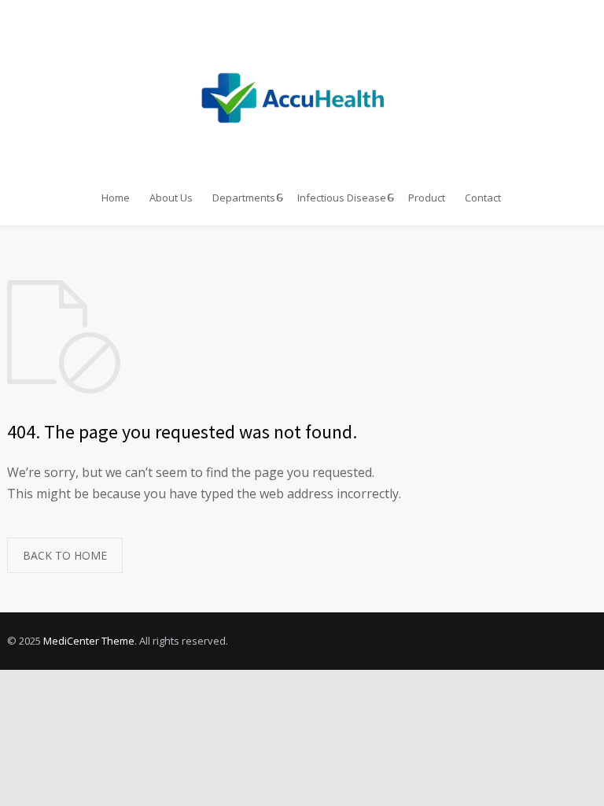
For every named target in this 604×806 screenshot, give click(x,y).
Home (115, 197)
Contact (483, 197)
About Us (171, 197)
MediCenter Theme (88, 641)
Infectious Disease (341, 197)
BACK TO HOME (65, 555)
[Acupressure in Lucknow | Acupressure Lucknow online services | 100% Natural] (302, 89)
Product (426, 197)
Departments (243, 197)
